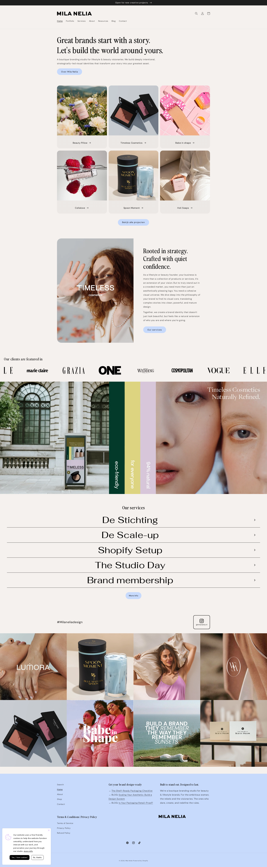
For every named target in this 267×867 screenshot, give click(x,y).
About (60, 794)
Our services (154, 329)
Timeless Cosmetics (132, 142)
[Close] (48, 830)
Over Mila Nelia (69, 71)
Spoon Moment (131, 207)
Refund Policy (63, 833)
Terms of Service (65, 823)
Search (60, 784)
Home (60, 789)
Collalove (80, 207)
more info (28, 851)
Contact (61, 804)
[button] (196, 13)
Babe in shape (183, 142)
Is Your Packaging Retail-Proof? (136, 802)
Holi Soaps (183, 207)
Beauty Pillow (80, 142)
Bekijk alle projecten (133, 222)
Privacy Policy (64, 828)
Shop (59, 799)
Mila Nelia (129, 861)
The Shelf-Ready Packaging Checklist (132, 790)
